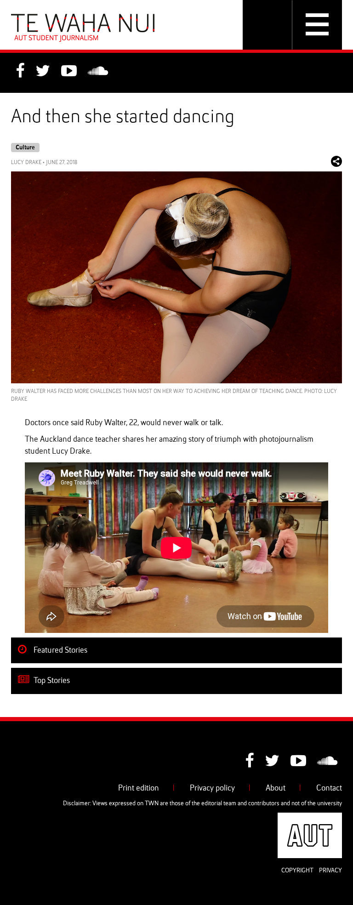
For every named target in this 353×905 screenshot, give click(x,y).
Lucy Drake (26, 162)
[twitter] (43, 72)
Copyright (297, 870)
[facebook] (20, 72)
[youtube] (69, 72)
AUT (334, 818)
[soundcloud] (98, 72)
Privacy (330, 870)
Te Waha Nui (82, 28)
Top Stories (51, 681)
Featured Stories (59, 650)
